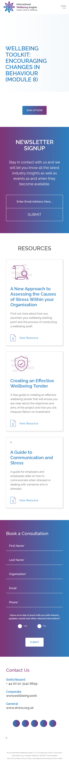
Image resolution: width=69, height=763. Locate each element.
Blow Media (58, 758)
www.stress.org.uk (20, 708)
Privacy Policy (27, 758)
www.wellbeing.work (21, 695)
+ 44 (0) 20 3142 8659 (21, 683)
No (44, 626)
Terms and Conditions (14, 758)
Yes (25, 626)
